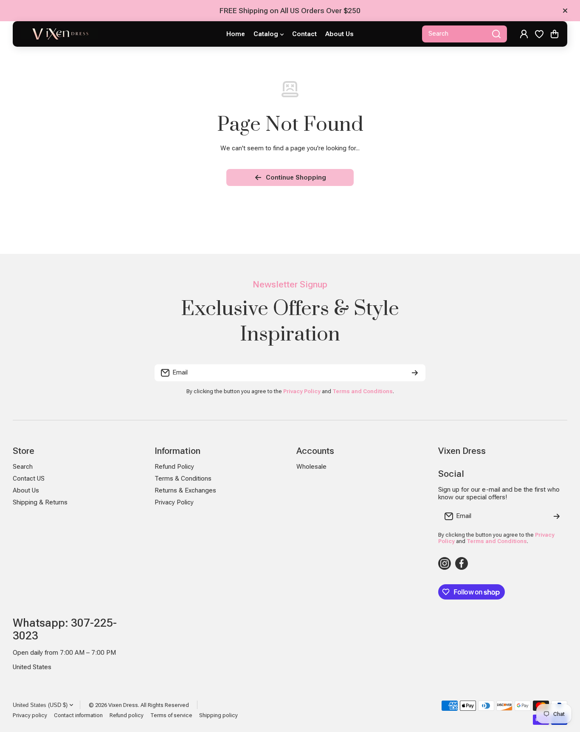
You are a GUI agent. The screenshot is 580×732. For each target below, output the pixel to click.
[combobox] (464, 33)
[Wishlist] (539, 34)
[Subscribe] (414, 372)
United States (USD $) (40, 705)
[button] (554, 34)
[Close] (565, 10)
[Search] (496, 33)
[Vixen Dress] (59, 33)
